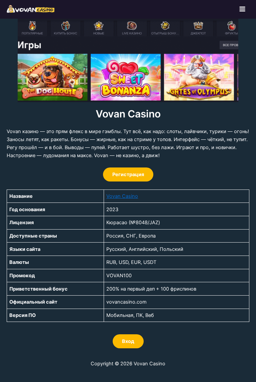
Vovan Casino (122, 196)
